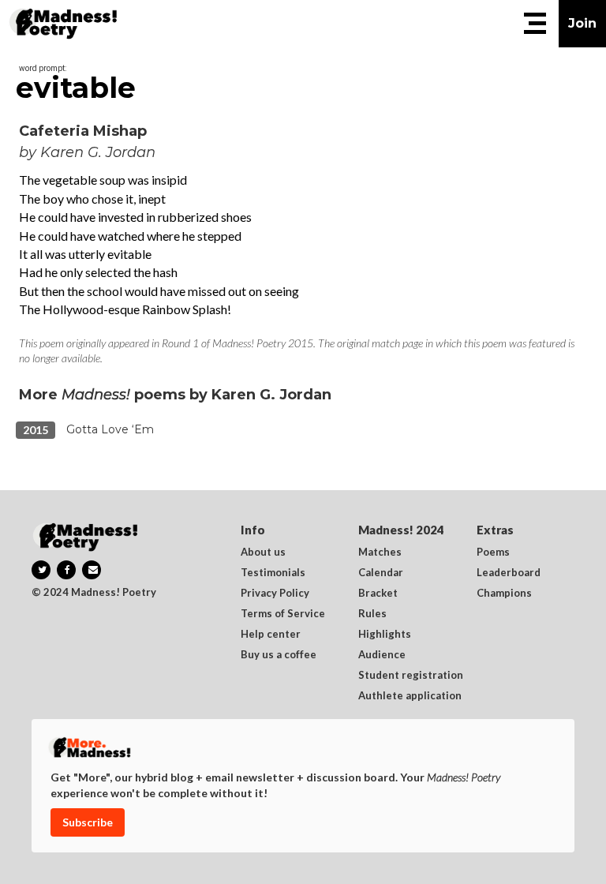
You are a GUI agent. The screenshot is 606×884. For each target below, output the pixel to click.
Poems (493, 552)
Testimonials (273, 573)
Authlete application (410, 696)
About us (263, 552)
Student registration (410, 675)
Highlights (384, 634)
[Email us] (91, 569)
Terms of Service (283, 614)
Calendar (380, 573)
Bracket (378, 593)
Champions (504, 593)
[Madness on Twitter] (41, 569)
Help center (271, 634)
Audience (382, 655)
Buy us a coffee (278, 655)
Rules (372, 614)
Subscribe (87, 822)
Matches (380, 552)
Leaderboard (509, 573)
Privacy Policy (275, 593)
